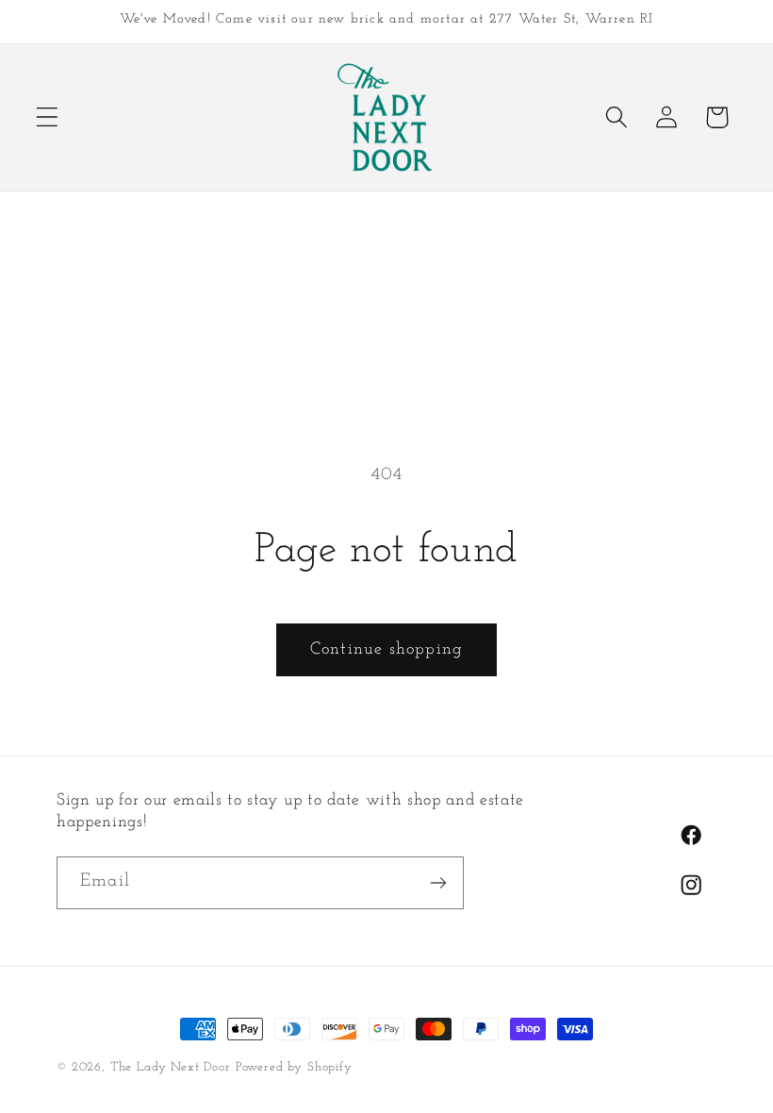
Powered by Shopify (294, 1067)
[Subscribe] (438, 882)
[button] (48, 117)
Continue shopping (386, 649)
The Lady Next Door (170, 1067)
